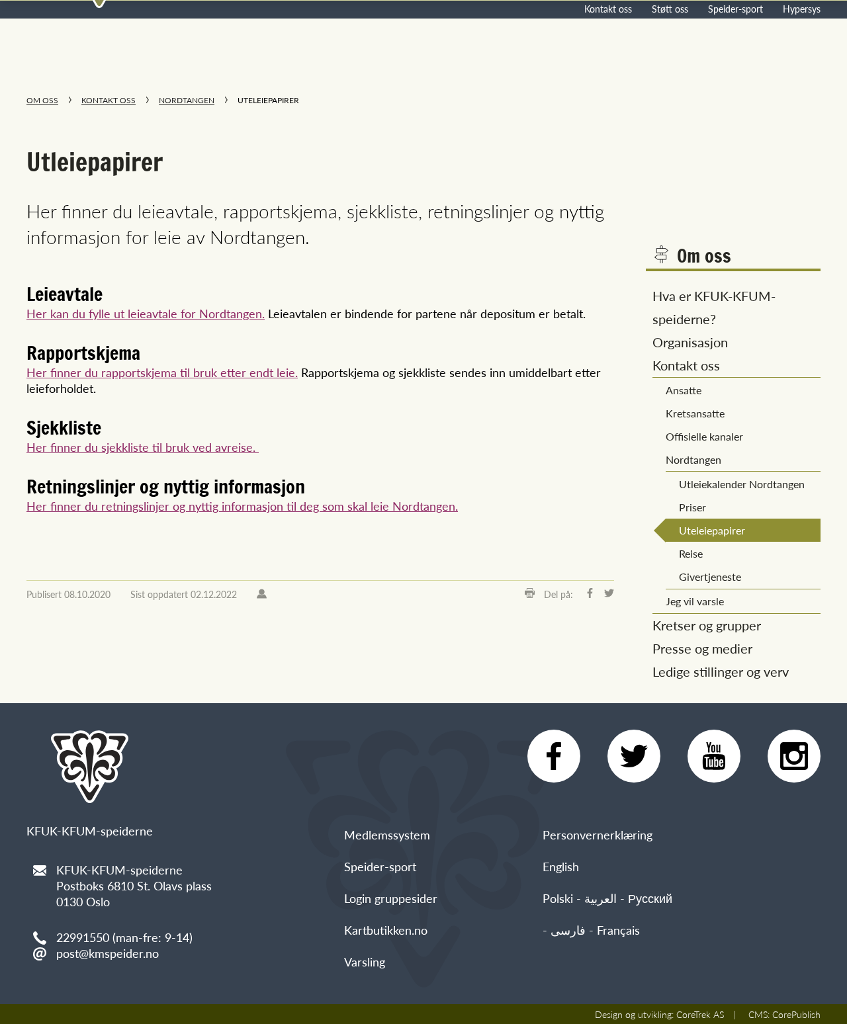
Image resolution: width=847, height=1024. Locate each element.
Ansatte (683, 390)
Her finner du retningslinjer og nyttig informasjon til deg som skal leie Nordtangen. (242, 505)
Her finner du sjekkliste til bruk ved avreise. (142, 447)
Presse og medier (702, 648)
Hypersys (802, 8)
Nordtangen (186, 100)
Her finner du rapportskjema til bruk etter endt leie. (162, 372)
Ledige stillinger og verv (720, 671)
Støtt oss (670, 8)
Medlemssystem (387, 834)
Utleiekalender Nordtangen (742, 483)
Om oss (42, 100)
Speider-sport (735, 8)
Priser (692, 507)
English (561, 866)
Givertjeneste (710, 576)
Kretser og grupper (706, 625)
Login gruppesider (390, 898)
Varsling (364, 961)
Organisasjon (690, 342)
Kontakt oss (608, 8)
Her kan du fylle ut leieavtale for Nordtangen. (145, 313)
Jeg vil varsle (695, 601)
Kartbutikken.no (385, 929)
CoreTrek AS (700, 1014)
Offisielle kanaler (704, 436)
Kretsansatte (695, 413)
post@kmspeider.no (107, 953)
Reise (691, 553)
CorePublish (796, 1014)
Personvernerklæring (597, 834)
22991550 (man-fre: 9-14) (124, 937)
